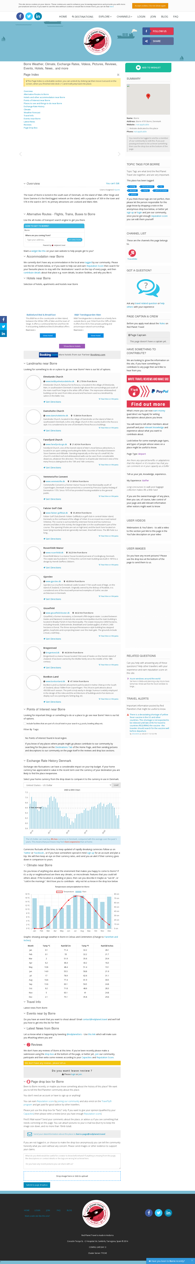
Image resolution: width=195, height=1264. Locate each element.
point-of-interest (161, 190)
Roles (162, 323)
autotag (132, 186)
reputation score (159, 215)
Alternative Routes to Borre (36, 94)
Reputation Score (95, 265)
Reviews (28, 124)
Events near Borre (32, 118)
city (161, 186)
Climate (27, 109)
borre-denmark (147, 186)
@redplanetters (74, 1034)
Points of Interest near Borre (37, 100)
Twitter (27, 852)
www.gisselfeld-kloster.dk (58, 612)
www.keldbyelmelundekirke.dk (60, 381)
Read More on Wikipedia (109, 399)
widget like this (38, 250)
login (73, 1074)
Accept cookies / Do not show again (150, 5)
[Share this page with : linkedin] (3, 333)
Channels (123, 16)
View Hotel (48, 335)
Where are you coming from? (38, 235)
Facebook (39, 852)
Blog (164, 16)
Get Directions (53, 401)
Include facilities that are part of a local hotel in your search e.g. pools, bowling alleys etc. (65, 723)
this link (92, 1034)
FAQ (175, 16)
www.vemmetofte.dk (55, 481)
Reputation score (45, 1101)
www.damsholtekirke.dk (57, 415)
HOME (26, 1210)
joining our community (68, 1101)
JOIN (153, 16)
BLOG (69, 1210)
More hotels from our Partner (81, 354)
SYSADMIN (136, 734)
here (112, 6)
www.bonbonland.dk (55, 681)
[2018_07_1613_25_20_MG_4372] (39, 142)
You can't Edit (112, 183)
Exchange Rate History (34, 106)
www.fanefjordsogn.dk (56, 444)
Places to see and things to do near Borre (43, 103)
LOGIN (141, 16)
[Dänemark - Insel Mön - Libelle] (70, 153)
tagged (88, 262)
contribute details (32, 272)
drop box (49, 1054)
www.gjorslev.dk (53, 581)
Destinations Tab (63, 747)
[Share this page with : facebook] (3, 319)
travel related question (146, 303)
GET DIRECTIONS (74, 240)
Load (116, 785)
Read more (30, 330)
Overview (28, 91)
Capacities (87, 1057)
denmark (133, 190)
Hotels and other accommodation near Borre (44, 97)
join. (80, 1074)
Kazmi (117, 189)
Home (63, 16)
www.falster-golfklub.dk (57, 512)
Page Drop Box (30, 127)
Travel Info (29, 115)
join (97, 1054)
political (133, 194)
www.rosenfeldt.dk (54, 552)
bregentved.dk (52, 652)
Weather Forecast (32, 112)
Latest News (29, 121)
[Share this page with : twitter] (3, 326)
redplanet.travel (59, 245)
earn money (159, 410)
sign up (90, 852)
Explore (104, 16)
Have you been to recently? (168, 1261)
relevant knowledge (154, 427)
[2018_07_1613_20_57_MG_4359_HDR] (100, 153)
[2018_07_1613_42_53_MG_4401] (39, 165)
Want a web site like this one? (37, 1216)
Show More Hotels (72, 346)
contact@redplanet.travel (95, 1019)
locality (145, 190)
